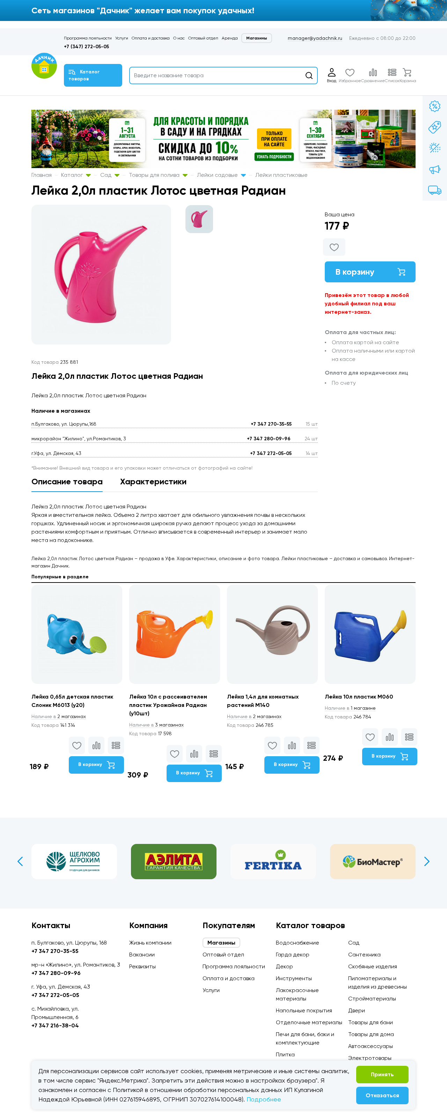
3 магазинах (156, 725)
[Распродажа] (435, 169)
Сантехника (364, 954)
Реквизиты (142, 966)
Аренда (230, 38)
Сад (106, 175)
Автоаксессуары (370, 1046)
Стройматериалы (372, 998)
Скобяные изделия (372, 966)
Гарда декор (292, 954)
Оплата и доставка (151, 38)
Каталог (72, 175)
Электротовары (369, 1058)
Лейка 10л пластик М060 (359, 696)
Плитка (285, 1054)
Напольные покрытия (304, 1010)
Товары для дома (371, 1034)
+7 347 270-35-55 (271, 424)
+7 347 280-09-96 (269, 439)
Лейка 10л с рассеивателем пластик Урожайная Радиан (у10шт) (168, 705)
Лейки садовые (218, 175)
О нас (179, 38)
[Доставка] (435, 190)
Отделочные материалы (309, 1022)
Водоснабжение (297, 942)
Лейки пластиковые (281, 175)
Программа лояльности (88, 38)
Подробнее (264, 1099)
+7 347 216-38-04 (55, 1025)
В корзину (354, 272)
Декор (284, 966)
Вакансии (142, 954)
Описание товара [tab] (67, 481)
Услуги (121, 38)
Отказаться (382, 1095)
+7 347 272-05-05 (271, 453)
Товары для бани (370, 1022)
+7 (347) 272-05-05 (86, 47)
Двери (356, 1010)
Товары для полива (155, 175)
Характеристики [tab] (153, 481)
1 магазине (350, 708)
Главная (41, 175)
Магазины (256, 38)
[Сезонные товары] (435, 148)
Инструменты (294, 978)
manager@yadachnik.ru (315, 38)
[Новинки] (435, 127)
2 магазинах (58, 716)
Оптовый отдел (203, 38)
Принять (382, 1074)
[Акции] (435, 106)
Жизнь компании (150, 942)
